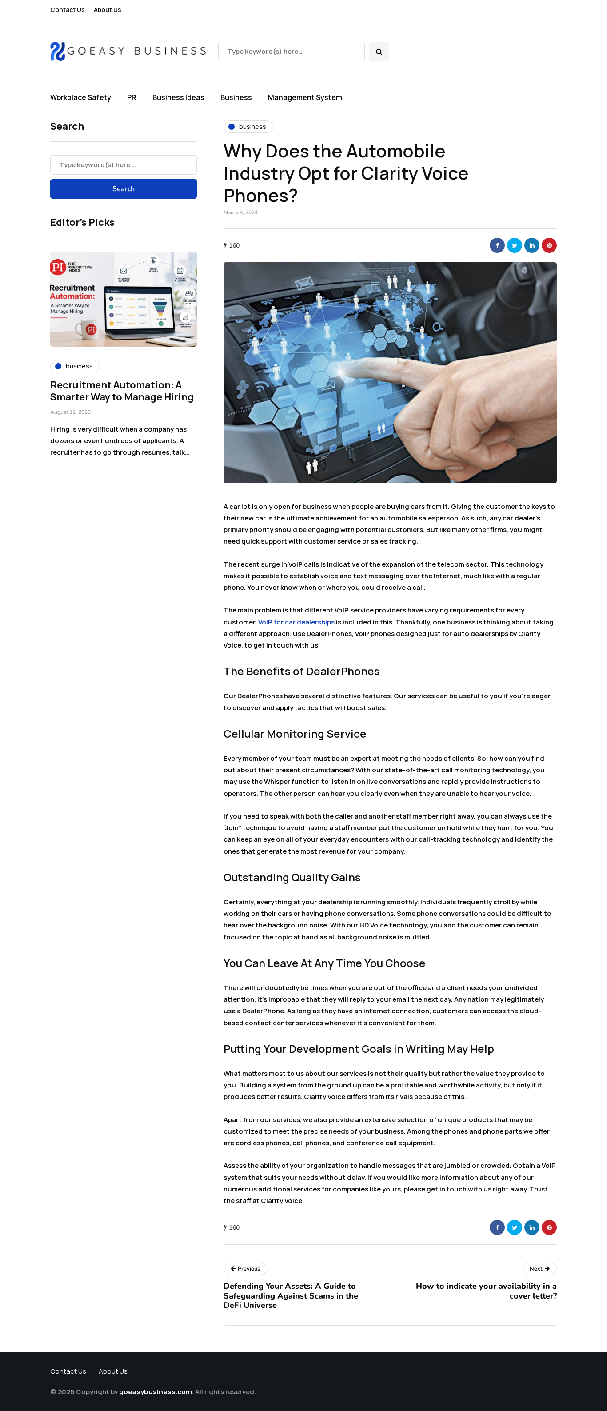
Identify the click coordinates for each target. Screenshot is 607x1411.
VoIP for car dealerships (296, 622)
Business (236, 97)
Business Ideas (178, 97)
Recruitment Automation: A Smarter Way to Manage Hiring (122, 391)
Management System (305, 97)
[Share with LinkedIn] (531, 245)
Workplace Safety (80, 97)
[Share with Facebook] (497, 245)
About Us (107, 9)
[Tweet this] (514, 245)
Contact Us (67, 9)
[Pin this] (549, 245)
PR (131, 97)
